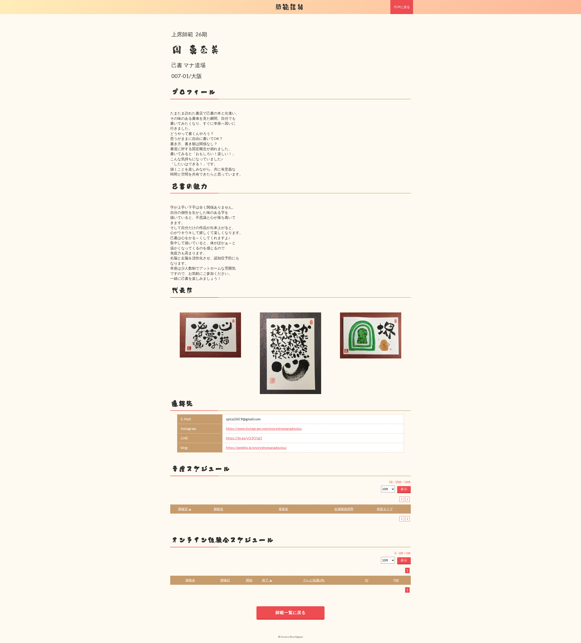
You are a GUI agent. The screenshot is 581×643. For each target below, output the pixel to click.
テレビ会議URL (314, 580)
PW (396, 580)
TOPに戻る (402, 7)
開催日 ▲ (185, 509)
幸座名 (283, 509)
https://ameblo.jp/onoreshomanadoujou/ (256, 448)
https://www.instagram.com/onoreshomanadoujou (264, 428)
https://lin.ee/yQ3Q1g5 (244, 438)
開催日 (225, 580)
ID (366, 580)
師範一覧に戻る (291, 612)
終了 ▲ (267, 580)
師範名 (218, 509)
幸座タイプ (385, 509)
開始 (249, 580)
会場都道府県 (343, 509)
